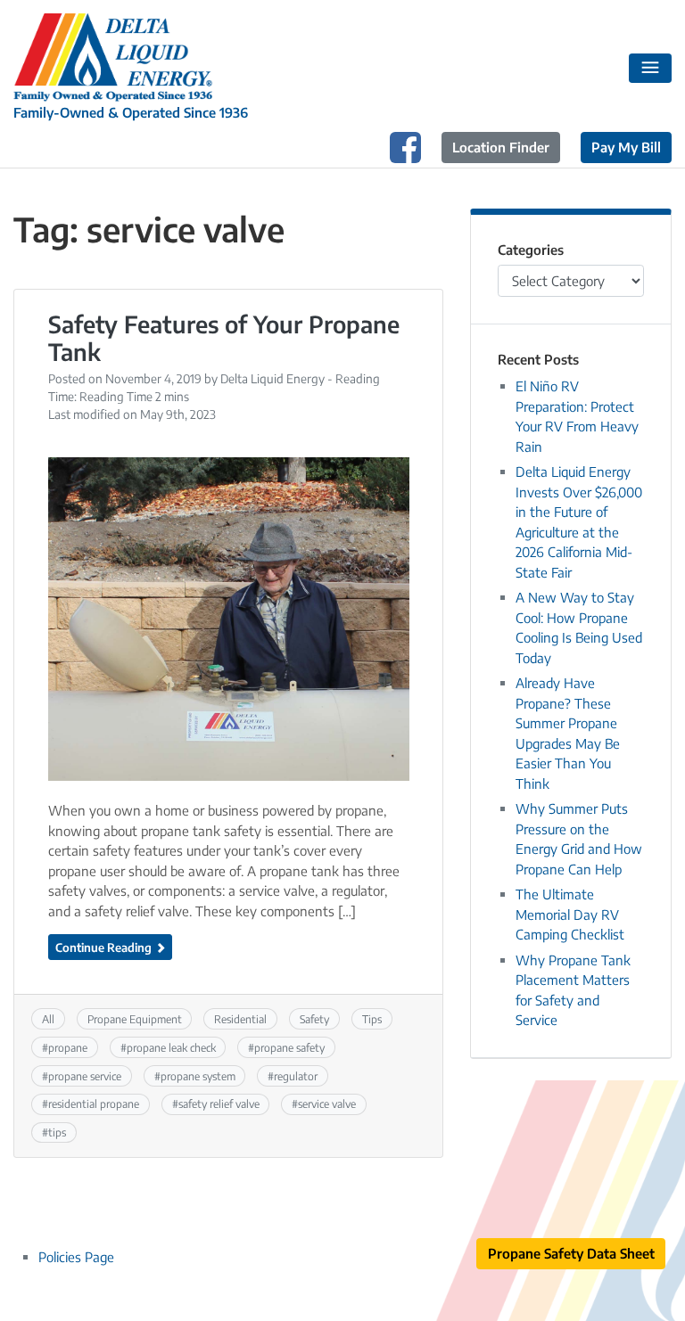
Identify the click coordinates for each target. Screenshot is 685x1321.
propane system (198, 1076)
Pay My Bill (626, 147)
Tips (372, 1019)
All (48, 1019)
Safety (314, 1019)
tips (57, 1132)
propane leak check (171, 1047)
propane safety (289, 1047)
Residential (240, 1019)
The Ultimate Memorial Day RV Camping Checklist (570, 914)
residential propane (93, 1103)
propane (67, 1047)
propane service (84, 1076)
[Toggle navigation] (651, 68)
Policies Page (76, 1257)
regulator (296, 1076)
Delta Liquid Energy (272, 378)
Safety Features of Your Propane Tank (224, 338)
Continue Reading (104, 947)
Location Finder (500, 147)
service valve (327, 1103)
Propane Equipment (134, 1019)
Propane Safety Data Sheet (571, 1253)
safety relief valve (219, 1103)
